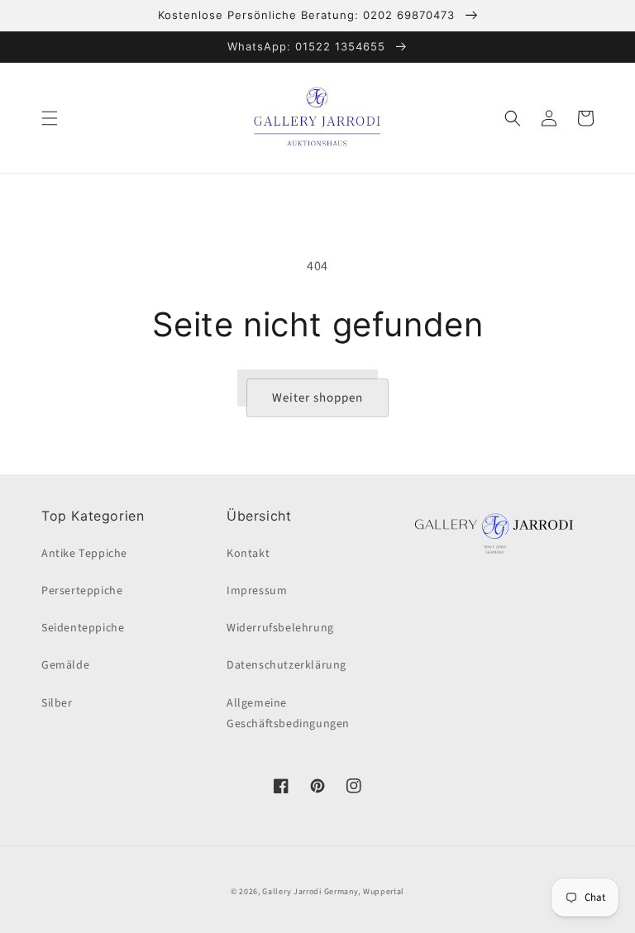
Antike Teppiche (84, 553)
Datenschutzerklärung (286, 665)
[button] (49, 118)
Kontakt (248, 553)
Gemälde (65, 665)
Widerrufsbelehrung (280, 628)
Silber (57, 703)
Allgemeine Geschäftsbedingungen (288, 713)
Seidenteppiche (82, 628)
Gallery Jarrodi (292, 891)
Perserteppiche (81, 591)
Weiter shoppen (317, 398)
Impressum (257, 591)
